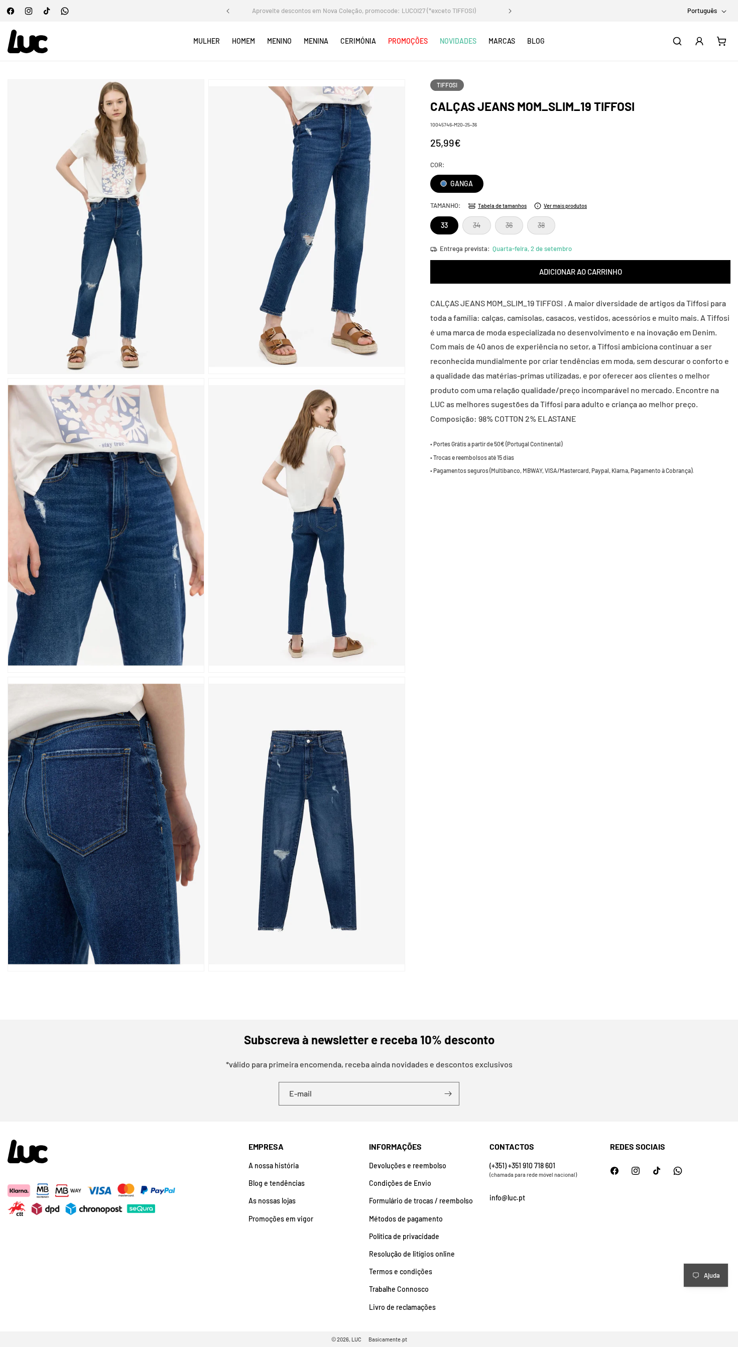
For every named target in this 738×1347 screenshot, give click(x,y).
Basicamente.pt (387, 1339)
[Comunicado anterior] (228, 11)
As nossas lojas (272, 1200)
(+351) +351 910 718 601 (522, 1165)
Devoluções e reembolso (407, 1165)
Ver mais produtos (565, 205)
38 (546, 227)
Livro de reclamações (402, 1307)
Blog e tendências (277, 1183)
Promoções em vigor (281, 1218)
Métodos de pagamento (406, 1218)
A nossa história (274, 1165)
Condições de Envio (400, 1183)
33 (444, 225)
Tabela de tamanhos (502, 205)
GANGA (461, 183)
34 (482, 227)
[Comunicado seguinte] (510, 11)
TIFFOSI (447, 84)
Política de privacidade (404, 1236)
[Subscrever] (448, 1094)
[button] (206, 41)
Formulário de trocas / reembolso (421, 1200)
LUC (356, 1339)
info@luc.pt (507, 1197)
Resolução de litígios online (412, 1254)
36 (514, 227)
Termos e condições (400, 1271)
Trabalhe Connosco (399, 1289)
